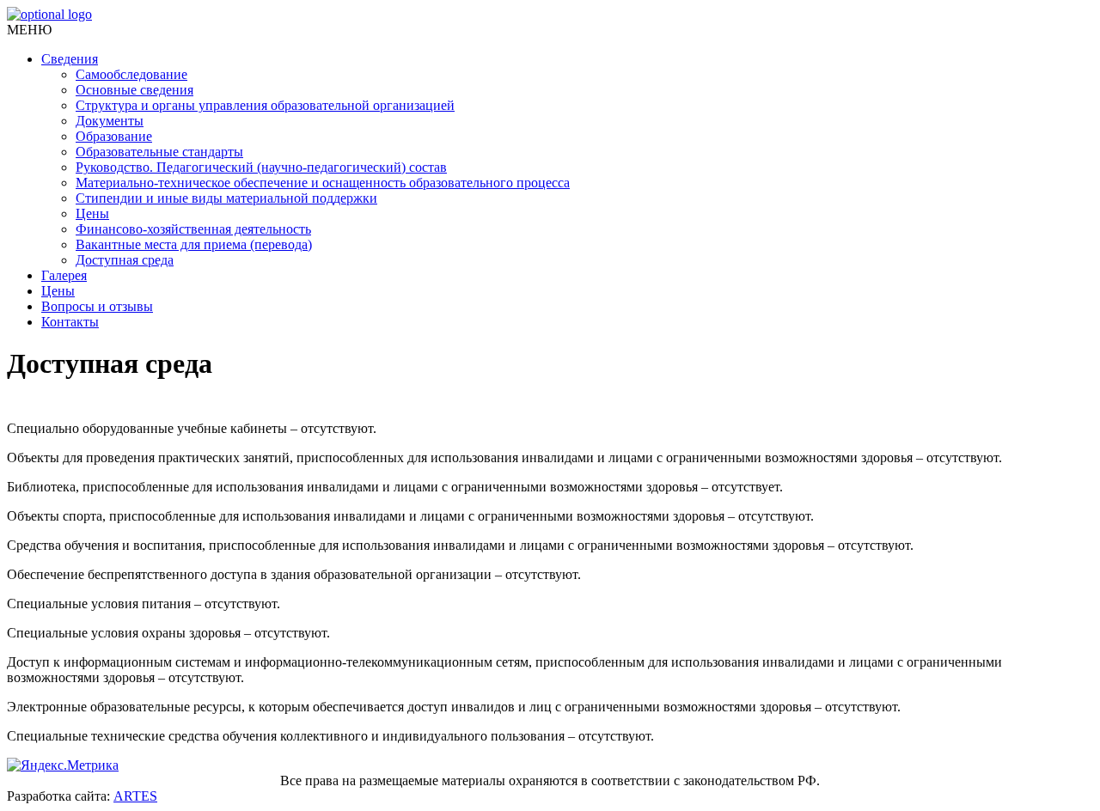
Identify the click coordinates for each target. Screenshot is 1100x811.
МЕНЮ (29, 29)
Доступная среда (125, 260)
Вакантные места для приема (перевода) (194, 244)
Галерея (64, 275)
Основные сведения (134, 89)
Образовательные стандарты (159, 151)
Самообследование (131, 74)
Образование (114, 136)
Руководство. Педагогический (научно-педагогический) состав (261, 167)
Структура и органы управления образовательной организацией (265, 105)
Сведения (69, 59)
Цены (92, 213)
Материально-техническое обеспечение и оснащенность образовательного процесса (323, 182)
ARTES (135, 796)
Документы (110, 120)
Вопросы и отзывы (97, 306)
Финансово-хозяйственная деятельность (193, 229)
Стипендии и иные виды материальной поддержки (226, 198)
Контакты (70, 321)
